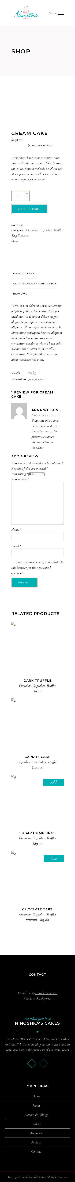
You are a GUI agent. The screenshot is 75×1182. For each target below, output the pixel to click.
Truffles (58, 230)
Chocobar (32, 230)
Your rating (19, 474)
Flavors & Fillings (36, 1115)
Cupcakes (46, 230)
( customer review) (40, 145)
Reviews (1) (22, 293)
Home (36, 1096)
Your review (20, 479)
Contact (36, 1151)
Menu (36, 1105)
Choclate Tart (37, 909)
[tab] (23, 274)
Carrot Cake (37, 757)
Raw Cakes (38, 762)
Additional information (35, 283)
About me (36, 1133)
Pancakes (23, 235)
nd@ (43, 993)
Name (16, 529)
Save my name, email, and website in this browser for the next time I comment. (37, 567)
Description (24, 273)
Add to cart (29, 209)
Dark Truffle (38, 681)
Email (16, 546)
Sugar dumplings (37, 833)
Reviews (36, 1142)
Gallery (36, 1124)
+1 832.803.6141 (42, 998)
